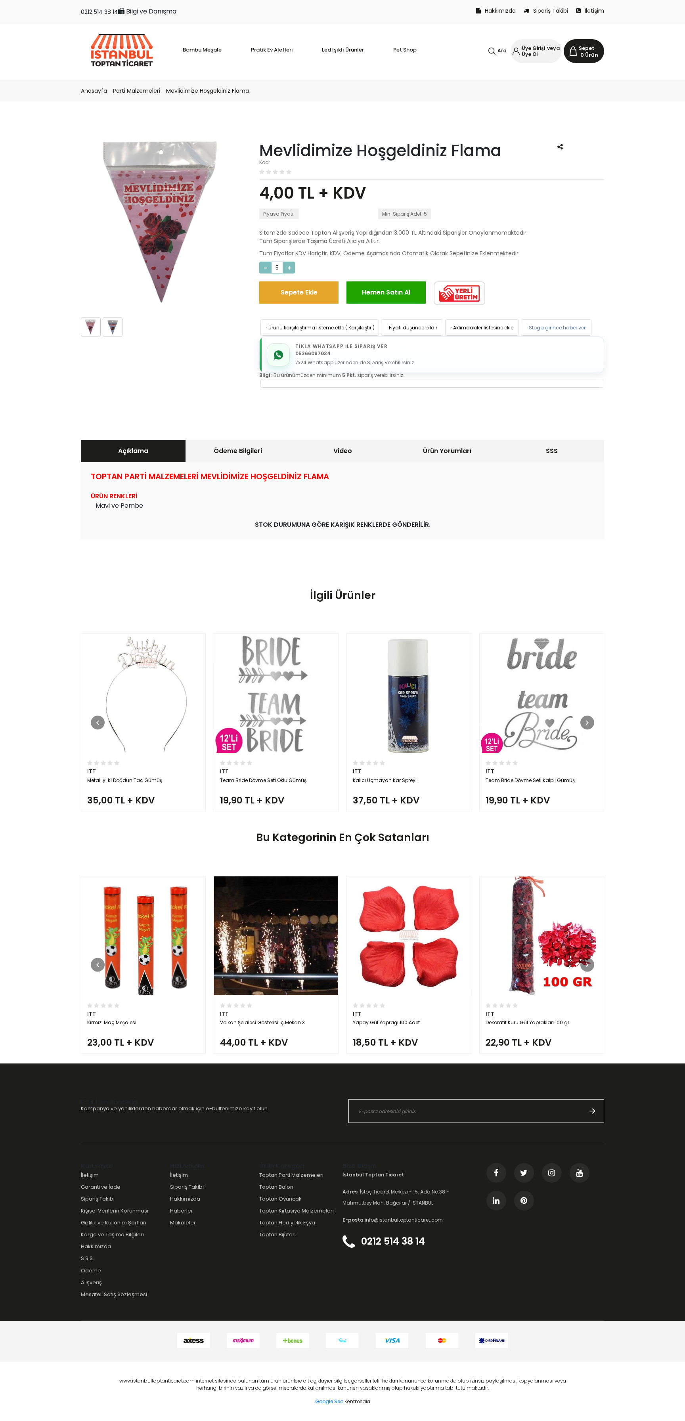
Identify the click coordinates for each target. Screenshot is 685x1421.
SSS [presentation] (552, 450)
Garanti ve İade (101, 1187)
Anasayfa (94, 91)
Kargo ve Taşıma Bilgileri (112, 1234)
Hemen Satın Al (386, 292)
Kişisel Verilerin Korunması (114, 1210)
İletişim (594, 10)
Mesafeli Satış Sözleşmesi (114, 1294)
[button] (98, 722)
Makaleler (183, 1222)
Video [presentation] (342, 450)
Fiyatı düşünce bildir (411, 327)
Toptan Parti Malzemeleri (291, 1175)
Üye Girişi (533, 48)
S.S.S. (87, 1258)
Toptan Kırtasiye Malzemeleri (296, 1210)
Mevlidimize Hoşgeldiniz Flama (207, 91)
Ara (502, 51)
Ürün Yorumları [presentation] (447, 450)
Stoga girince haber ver (555, 327)
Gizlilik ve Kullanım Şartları (113, 1222)
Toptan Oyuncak (280, 1199)
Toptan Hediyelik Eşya (287, 1222)
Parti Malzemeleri (136, 91)
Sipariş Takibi (550, 10)
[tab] (133, 451)
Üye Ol (530, 54)
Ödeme (91, 1270)
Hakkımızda (500, 10)
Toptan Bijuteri (277, 1234)
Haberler (181, 1210)
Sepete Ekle (299, 292)
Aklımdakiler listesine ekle (481, 327)
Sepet (586, 48)
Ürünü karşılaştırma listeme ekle (304, 327)
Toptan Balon (276, 1187)
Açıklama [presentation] (133, 450)
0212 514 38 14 (99, 12)
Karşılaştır (359, 327)
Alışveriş (91, 1282)
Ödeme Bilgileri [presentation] (238, 450)
